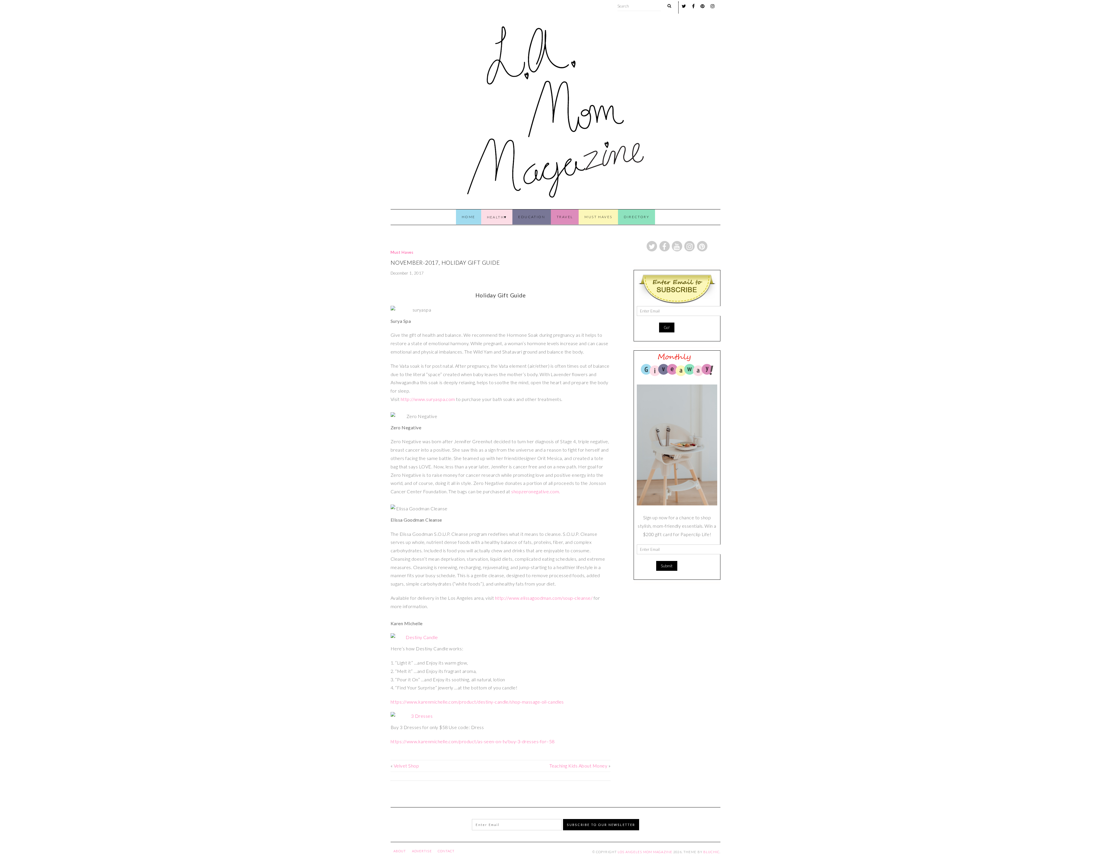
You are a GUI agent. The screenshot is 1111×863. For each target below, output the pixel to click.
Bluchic (711, 852)
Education (531, 217)
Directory (636, 217)
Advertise (422, 851)
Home (468, 217)
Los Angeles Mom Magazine (645, 852)
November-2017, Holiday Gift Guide (445, 262)
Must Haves (598, 217)
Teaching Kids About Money (578, 765)
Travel (565, 217)
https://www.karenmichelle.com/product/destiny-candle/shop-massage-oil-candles (477, 701)
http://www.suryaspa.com (428, 399)
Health (495, 217)
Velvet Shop (406, 765)
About (399, 851)
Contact (446, 851)
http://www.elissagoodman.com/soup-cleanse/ (544, 598)
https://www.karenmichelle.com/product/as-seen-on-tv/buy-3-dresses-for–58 (473, 741)
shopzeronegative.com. (535, 491)
